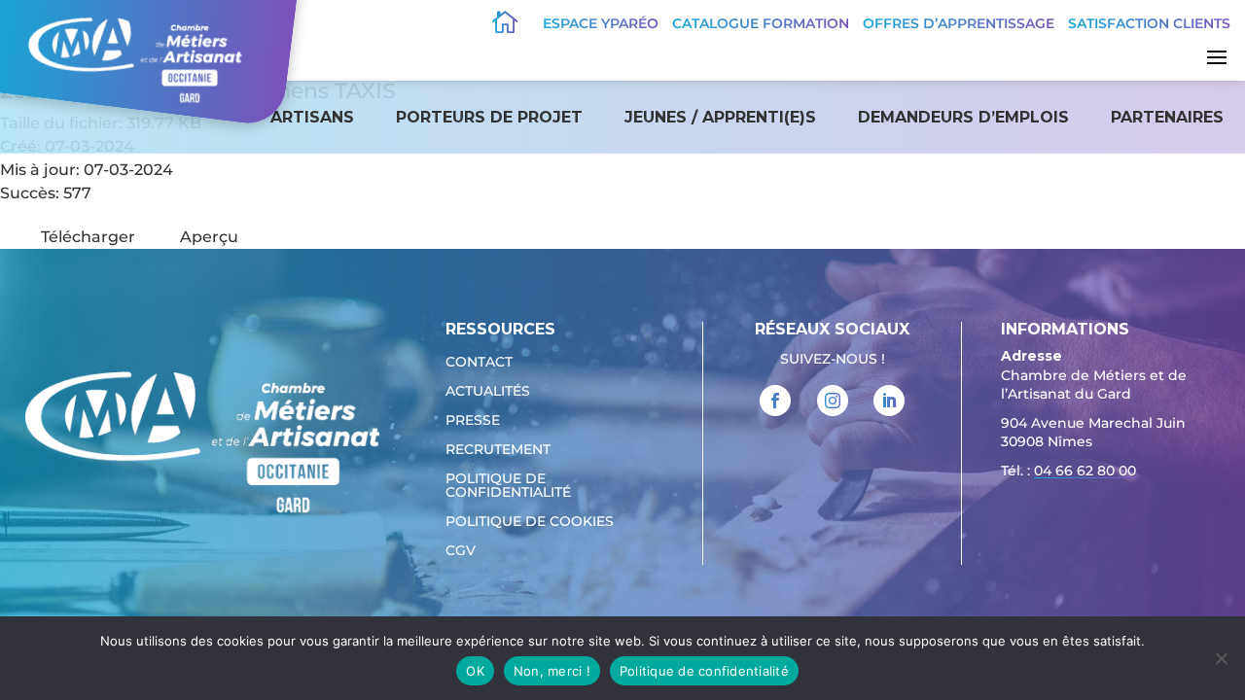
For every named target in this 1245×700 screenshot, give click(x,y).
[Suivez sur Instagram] (832, 400)
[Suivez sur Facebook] (775, 400)
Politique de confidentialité (508, 486)
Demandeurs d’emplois (963, 117)
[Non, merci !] (1220, 658)
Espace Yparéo (600, 23)
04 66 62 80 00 (1085, 470)
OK (475, 671)
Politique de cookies (529, 522)
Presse (472, 421)
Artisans (312, 117)
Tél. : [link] (1068, 470)
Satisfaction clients (1149, 23)
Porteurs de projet (489, 117)
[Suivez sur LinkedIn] (889, 400)
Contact (479, 362)
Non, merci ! (552, 671)
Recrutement (498, 450)
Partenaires (1167, 117)
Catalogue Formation (760, 23)
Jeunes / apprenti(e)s (720, 117)
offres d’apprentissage (958, 23)
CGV (460, 551)
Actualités (487, 392)
